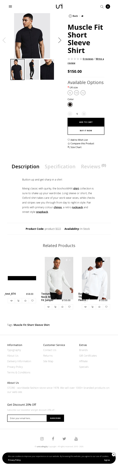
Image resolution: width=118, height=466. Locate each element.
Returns (48, 355)
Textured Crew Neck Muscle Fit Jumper (50, 297)
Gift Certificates (88, 355)
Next (60, 40)
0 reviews (88, 58)
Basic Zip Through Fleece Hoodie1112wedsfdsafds (87, 297)
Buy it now (86, 130)
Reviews (93, 166)
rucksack (77, 207)
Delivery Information (19, 361)
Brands (83, 350)
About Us (12, 355)
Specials (84, 366)
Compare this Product (82, 143)
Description (25, 166)
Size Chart (75, 147)
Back (75, 16)
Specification (60, 166)
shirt (76, 188)
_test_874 (10, 293)
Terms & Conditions (18, 372)
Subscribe (55, 418)
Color (71, 99)
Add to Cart (86, 122)
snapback (42, 212)
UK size (74, 87)
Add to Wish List (79, 140)
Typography (14, 350)
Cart (108, 6)
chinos (58, 207)
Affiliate (83, 361)
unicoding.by (42, 446)
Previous (4, 40)
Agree (107, 460)
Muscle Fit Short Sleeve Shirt (32, 325)
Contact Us (49, 350)
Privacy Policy (15, 366)
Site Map (48, 361)
